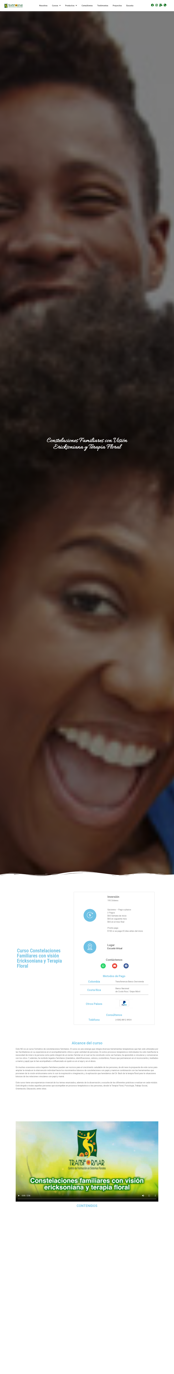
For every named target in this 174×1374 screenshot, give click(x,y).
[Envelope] (114, 965)
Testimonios (102, 6)
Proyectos (117, 6)
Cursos (55, 6)
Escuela (129, 6)
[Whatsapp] (103, 965)
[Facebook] (126, 965)
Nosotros (43, 6)
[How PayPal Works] (124, 1005)
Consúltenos (87, 6)
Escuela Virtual (114, 948)
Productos (69, 6)
